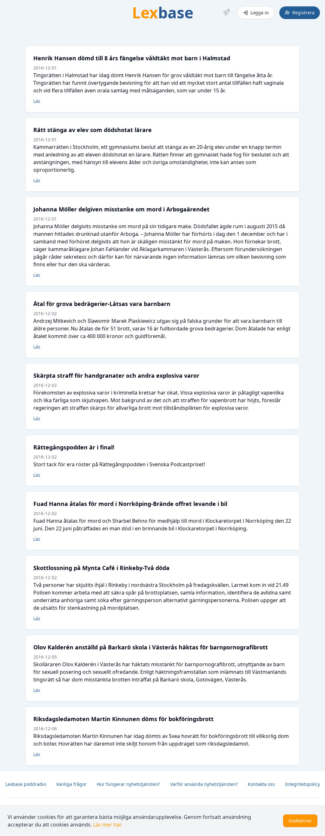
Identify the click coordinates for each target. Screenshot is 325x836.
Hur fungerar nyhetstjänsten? (128, 784)
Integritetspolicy (302, 784)
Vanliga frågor (71, 784)
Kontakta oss (261, 784)
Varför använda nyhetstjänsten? (204, 784)
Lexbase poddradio (25, 784)
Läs (36, 101)
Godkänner (300, 821)
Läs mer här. (107, 824)
